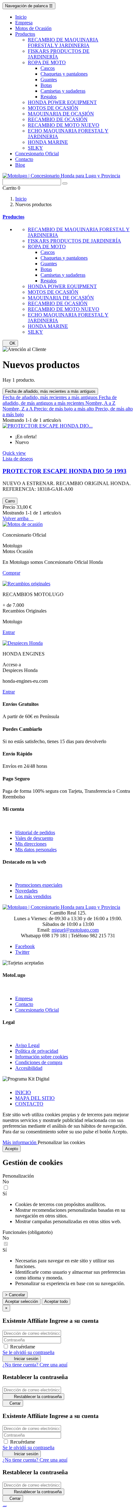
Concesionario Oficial (37, 1010)
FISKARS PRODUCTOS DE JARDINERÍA (74, 240)
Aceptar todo (56, 1301)
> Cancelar (15, 1294)
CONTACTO (29, 1103)
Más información (20, 1142)
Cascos (47, 68)
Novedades (26, 890)
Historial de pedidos (35, 832)
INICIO (23, 1092)
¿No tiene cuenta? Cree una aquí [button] (35, 1364)
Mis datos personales (36, 849)
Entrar (9, 632)
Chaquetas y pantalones (64, 74)
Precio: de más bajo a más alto (64, 408)
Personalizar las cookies (61, 1142)
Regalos (48, 96)
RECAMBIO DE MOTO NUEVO (63, 125)
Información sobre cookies (41, 1056)
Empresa (24, 998)
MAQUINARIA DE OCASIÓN (61, 113)
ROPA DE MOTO (47, 62)
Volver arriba (18, 518)
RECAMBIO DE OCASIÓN (58, 119)
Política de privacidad (36, 1051)
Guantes (48, 79)
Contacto (24, 1004)
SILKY (35, 148)
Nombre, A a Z (100, 403)
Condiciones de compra (38, 1062)
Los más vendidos (33, 896)
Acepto (11, 1148)
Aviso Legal (27, 1045)
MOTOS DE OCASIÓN (53, 108)
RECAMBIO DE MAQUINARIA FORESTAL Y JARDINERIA (63, 42)
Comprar (11, 573)
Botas (46, 85)
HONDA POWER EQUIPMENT (62, 102)
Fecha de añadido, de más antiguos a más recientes (60, 400)
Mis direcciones (30, 844)
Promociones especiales (38, 885)
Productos (13, 216)
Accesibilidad (28, 1068)
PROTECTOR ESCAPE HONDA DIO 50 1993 (65, 471)
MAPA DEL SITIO (35, 1098)
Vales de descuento (34, 838)
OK (10, 343)
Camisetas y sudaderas (62, 91)
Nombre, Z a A (18, 408)
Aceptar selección (21, 1301)
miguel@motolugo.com (75, 930)
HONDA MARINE (48, 142)
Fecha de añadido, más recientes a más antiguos (50, 391)
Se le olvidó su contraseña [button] (28, 1352)
